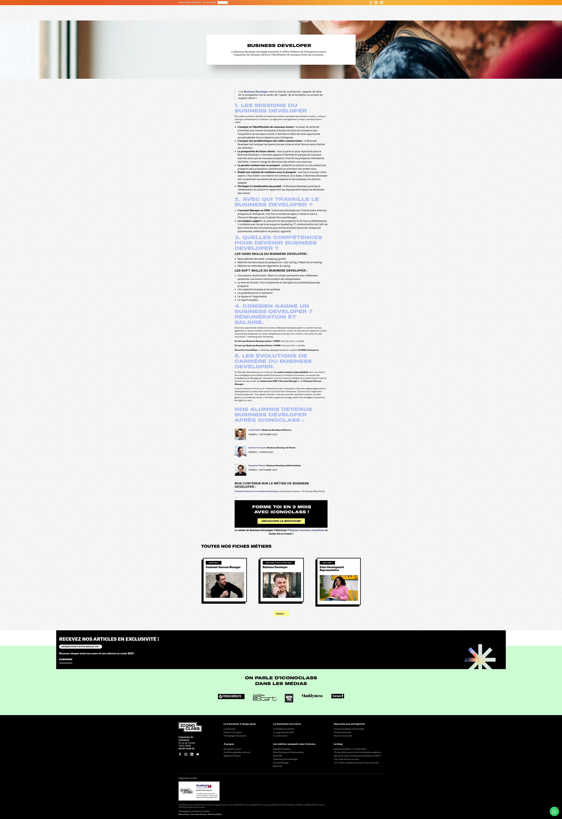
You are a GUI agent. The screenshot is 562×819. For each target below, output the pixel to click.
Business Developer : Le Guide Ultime (350, 749)
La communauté (280, 736)
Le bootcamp (229, 729)
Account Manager (280, 762)
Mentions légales (215, 814)
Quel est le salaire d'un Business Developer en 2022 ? (357, 756)
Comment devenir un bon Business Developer (257, 491)
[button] (554, 811)
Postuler (222, 2)
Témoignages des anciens (235, 736)
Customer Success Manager (285, 759)
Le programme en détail (283, 732)
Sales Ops (277, 766)
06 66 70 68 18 (186, 748)
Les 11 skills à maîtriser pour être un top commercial (356, 762)
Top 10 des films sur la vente (346, 759)
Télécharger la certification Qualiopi (194, 811)
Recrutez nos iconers (343, 736)
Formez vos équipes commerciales (349, 729)
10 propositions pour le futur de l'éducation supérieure (357, 752)
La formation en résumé (283, 729)
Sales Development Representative (288, 752)
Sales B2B (277, 756)
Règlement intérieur (232, 756)
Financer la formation (233, 732)
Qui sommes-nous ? (232, 749)
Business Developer (256, 91)
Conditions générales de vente (237, 752)
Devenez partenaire (342, 732)
